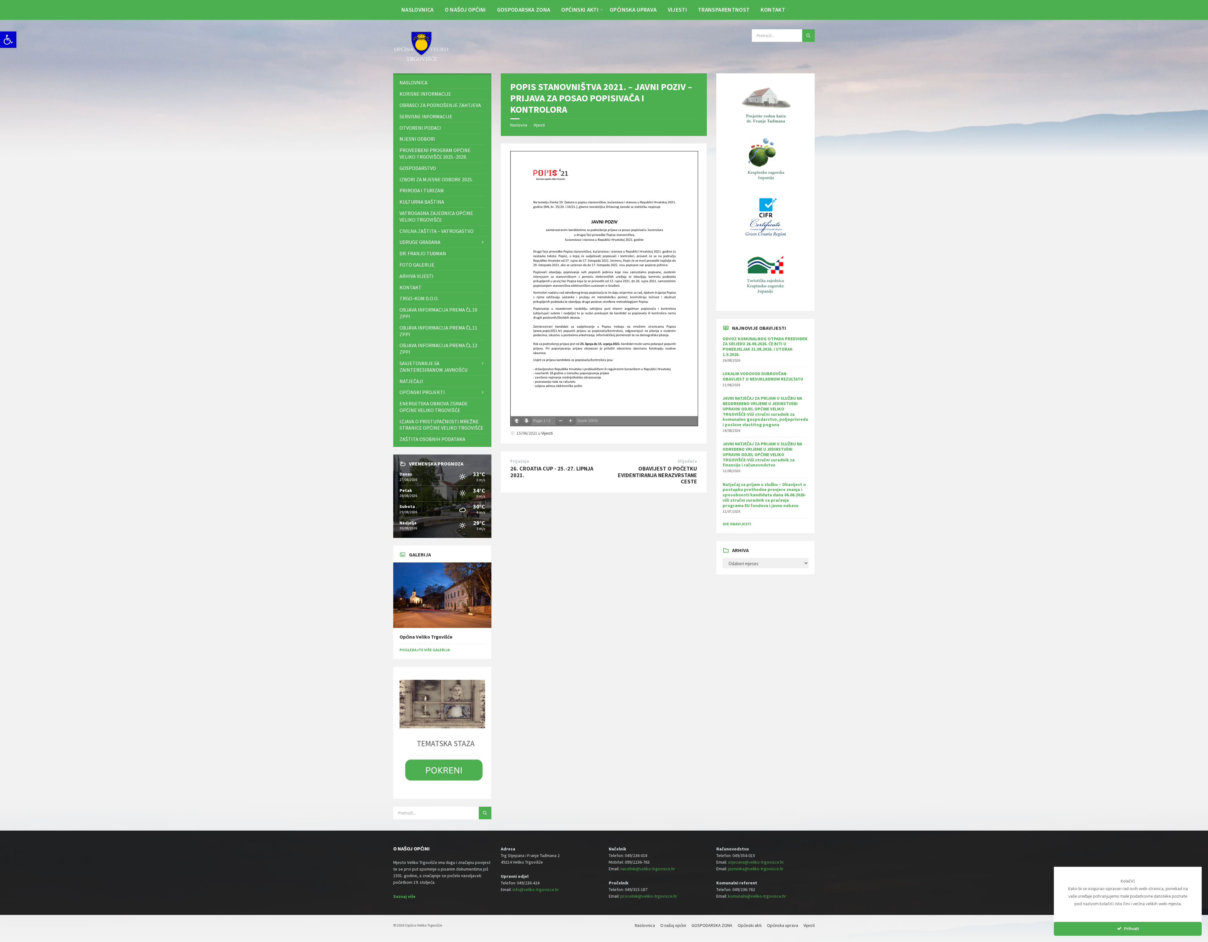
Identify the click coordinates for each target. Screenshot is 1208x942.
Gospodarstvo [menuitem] (418, 168)
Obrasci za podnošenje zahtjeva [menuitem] (440, 105)
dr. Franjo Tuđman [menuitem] (423, 253)
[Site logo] (421, 61)
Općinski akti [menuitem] (580, 9)
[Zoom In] (570, 421)
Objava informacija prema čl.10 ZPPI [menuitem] (438, 313)
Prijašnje (519, 461)
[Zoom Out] (560, 421)
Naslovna (518, 125)
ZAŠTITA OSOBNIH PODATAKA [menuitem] (432, 439)
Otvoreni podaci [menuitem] (420, 128)
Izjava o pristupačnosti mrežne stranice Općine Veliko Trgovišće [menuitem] (442, 424)
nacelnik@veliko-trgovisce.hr (647, 868)
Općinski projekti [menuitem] (422, 392)
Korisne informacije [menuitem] (425, 94)
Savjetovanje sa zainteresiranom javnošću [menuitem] (433, 366)
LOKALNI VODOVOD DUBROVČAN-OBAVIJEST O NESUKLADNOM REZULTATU (763, 376)
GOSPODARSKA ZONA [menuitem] (524, 9)
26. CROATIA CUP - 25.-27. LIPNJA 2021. (551, 472)
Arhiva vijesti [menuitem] (416, 276)
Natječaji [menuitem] (411, 381)
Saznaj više (404, 896)
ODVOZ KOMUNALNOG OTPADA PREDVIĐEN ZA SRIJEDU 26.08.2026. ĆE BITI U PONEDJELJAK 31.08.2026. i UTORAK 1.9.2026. (765, 346)
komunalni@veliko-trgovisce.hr (757, 896)
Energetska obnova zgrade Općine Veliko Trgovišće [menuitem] (434, 406)
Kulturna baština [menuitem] (422, 202)
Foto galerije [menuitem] (417, 265)
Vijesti (539, 125)
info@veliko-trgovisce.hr (535, 889)
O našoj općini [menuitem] (465, 9)
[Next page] (526, 421)
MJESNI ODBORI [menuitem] (417, 139)
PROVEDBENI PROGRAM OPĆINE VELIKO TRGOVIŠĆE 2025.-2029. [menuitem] (435, 153)
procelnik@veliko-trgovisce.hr (648, 896)
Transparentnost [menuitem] (724, 9)
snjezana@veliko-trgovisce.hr (756, 862)
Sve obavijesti (737, 524)
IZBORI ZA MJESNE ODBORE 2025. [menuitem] (436, 179)
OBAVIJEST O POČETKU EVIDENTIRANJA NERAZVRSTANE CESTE (657, 475)
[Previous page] (516, 421)
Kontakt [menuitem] (773, 9)
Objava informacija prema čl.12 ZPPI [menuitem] (438, 348)
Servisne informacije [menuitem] (426, 116)
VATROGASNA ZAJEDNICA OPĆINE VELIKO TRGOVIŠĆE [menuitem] (436, 216)
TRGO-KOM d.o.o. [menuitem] (419, 298)
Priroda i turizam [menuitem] (422, 190)
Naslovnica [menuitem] (417, 9)
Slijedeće (687, 461)
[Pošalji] (808, 35)
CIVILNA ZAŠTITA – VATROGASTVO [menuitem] (436, 231)
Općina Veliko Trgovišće (426, 637)
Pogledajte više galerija (425, 649)
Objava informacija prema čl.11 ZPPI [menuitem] (438, 330)
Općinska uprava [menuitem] (633, 9)
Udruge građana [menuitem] (420, 242)
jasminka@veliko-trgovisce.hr (756, 868)
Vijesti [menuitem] (677, 9)
